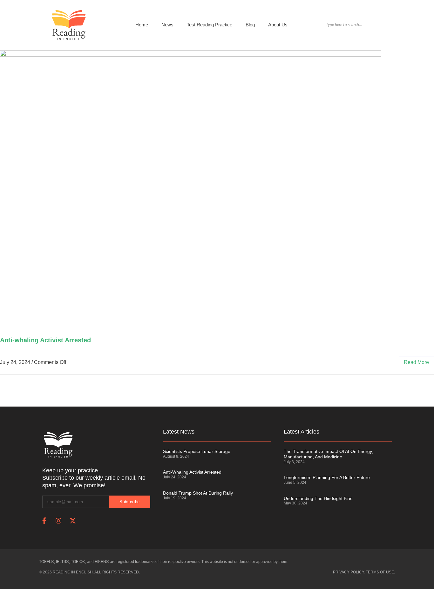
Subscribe (129, 501)
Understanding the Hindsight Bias (318, 498)
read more (416, 362)
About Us (278, 24)
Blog (250, 24)
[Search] (391, 25)
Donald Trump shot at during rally (198, 493)
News (167, 24)
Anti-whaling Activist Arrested (45, 340)
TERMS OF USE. (380, 572)
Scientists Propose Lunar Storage (196, 451)
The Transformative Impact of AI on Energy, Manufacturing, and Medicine (328, 454)
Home (141, 24)
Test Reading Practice (209, 24)
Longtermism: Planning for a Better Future (327, 477)
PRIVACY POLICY (348, 572)
